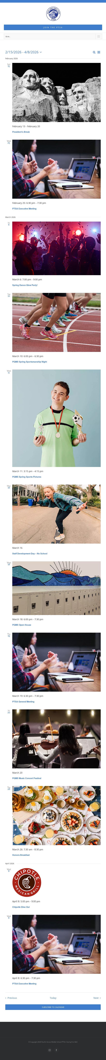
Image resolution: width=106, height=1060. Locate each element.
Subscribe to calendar (53, 1007)
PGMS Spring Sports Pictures (26, 476)
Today (53, 997)
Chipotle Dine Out (21, 906)
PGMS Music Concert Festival (26, 778)
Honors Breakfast (21, 854)
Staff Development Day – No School (29, 553)
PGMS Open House (21, 624)
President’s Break (21, 131)
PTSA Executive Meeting (24, 208)
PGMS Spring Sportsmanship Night (29, 361)
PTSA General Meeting (23, 701)
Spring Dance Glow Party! (24, 285)
